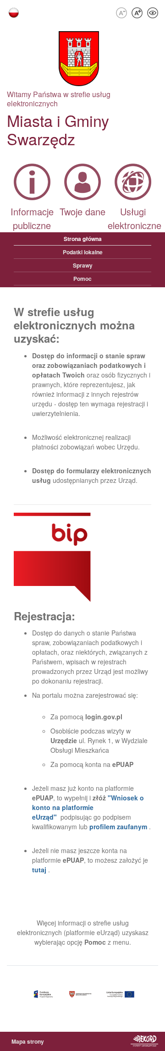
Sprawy (83, 265)
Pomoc (82, 278)
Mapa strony (27, 1041)
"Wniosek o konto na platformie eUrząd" (88, 807)
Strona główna (83, 239)
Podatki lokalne (83, 252)
